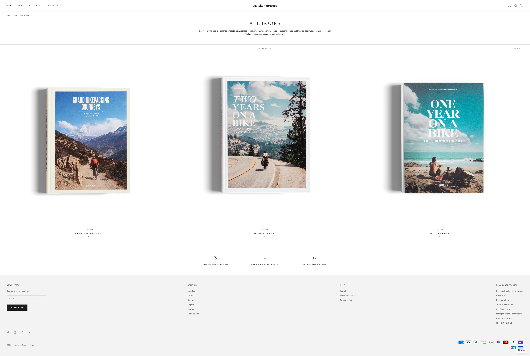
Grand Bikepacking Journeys (90, 233)
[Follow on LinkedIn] (29, 332)
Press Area (501, 295)
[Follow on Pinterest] (22, 332)
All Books (24, 15)
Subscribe (17, 307)
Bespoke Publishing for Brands (509, 291)
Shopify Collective (504, 323)
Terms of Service (347, 295)
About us (191, 291)
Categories (34, 6)
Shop (16, 15)
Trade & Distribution (505, 305)
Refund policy (346, 300)
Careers (191, 295)
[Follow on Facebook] (8, 332)
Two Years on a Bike (265, 233)
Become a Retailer (504, 300)
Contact (191, 300)
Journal (191, 309)
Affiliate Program (504, 318)
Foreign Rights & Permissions (509, 314)
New (20, 6)
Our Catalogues (503, 309)
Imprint (191, 305)
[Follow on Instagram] (15, 332)
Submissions (193, 314)
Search (343, 291)
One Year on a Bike (440, 233)
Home (9, 6)
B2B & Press (52, 6)
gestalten (90, 229)
